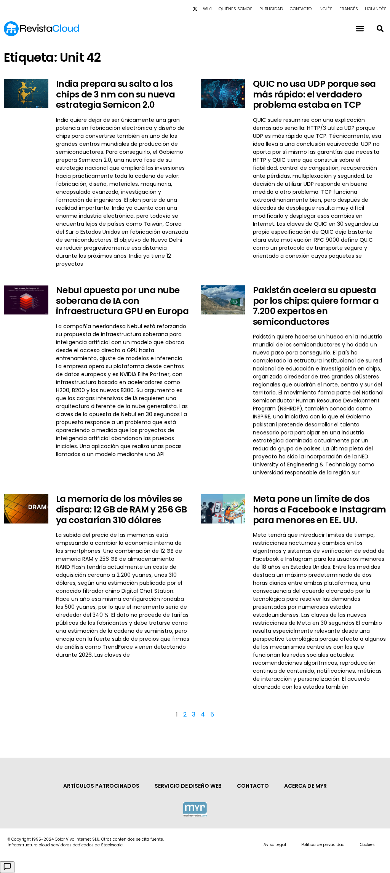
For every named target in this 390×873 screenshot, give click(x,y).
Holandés (376, 9)
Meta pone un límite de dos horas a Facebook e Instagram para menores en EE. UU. (319, 509)
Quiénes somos (236, 9)
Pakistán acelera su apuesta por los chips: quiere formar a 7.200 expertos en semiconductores (316, 306)
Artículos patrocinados (101, 786)
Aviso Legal (275, 844)
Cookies (367, 844)
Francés (348, 9)
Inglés (325, 9)
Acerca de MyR (305, 786)
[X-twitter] (195, 8)
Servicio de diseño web (188, 786)
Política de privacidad (323, 844)
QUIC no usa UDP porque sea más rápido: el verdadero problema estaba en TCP (314, 94)
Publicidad (271, 9)
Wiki (207, 9)
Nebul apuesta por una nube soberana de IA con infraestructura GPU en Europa (122, 300)
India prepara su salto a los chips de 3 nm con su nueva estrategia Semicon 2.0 (115, 94)
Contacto (301, 9)
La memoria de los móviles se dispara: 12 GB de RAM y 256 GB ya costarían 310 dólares (121, 509)
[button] (380, 28)
